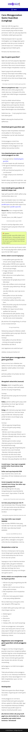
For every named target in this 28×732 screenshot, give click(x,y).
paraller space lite (15, 207)
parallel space (6, 204)
